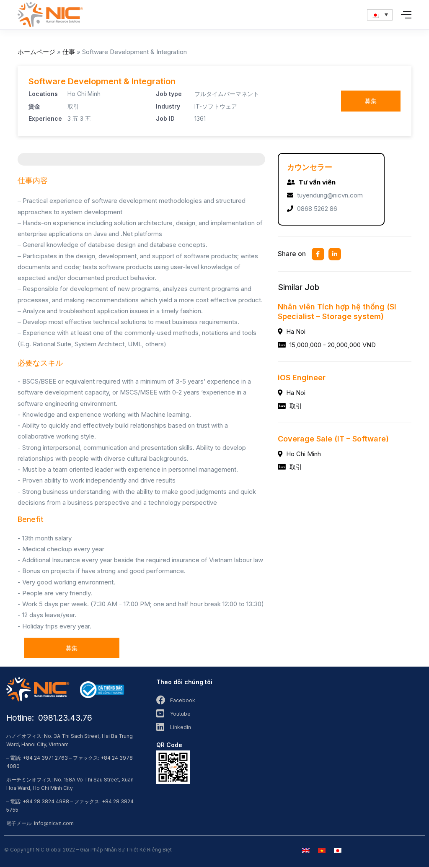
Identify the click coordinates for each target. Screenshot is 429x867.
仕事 (68, 52)
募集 (371, 100)
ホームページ (36, 52)
